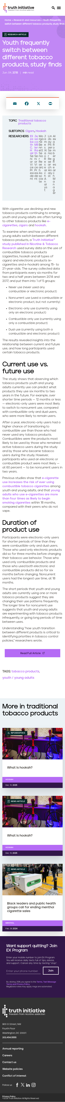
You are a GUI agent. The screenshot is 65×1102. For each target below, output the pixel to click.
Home (8, 20)
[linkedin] (28, 1085)
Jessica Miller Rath (36, 145)
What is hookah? (19, 767)
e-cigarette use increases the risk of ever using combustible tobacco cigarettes (30, 482)
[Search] (53, 8)
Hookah (41, 131)
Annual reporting (12, 1048)
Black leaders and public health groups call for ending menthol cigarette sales (31, 907)
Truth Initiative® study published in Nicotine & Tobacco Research (30, 244)
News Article (17, 801)
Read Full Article (30, 653)
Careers (7, 1055)
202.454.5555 (9, 1037)
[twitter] (22, 1085)
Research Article (16, 35)
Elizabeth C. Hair (32, 145)
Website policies (12, 1069)
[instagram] (34, 1085)
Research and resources (27, 20)
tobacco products (25, 671)
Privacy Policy (8, 1097)
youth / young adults (18, 677)
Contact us (9, 1062)
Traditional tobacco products (32, 122)
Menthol (10, 923)
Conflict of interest (14, 1076)
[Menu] (59, 8)
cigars (23, 225)
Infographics (17, 733)
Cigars (29, 131)
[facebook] (17, 1085)
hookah (40, 225)
